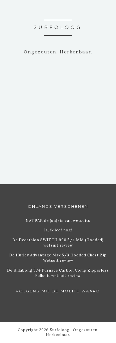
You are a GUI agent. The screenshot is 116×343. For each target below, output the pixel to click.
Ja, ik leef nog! (58, 230)
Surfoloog (58, 27)
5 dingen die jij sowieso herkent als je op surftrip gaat (57, 90)
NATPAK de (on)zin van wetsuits (58, 220)
